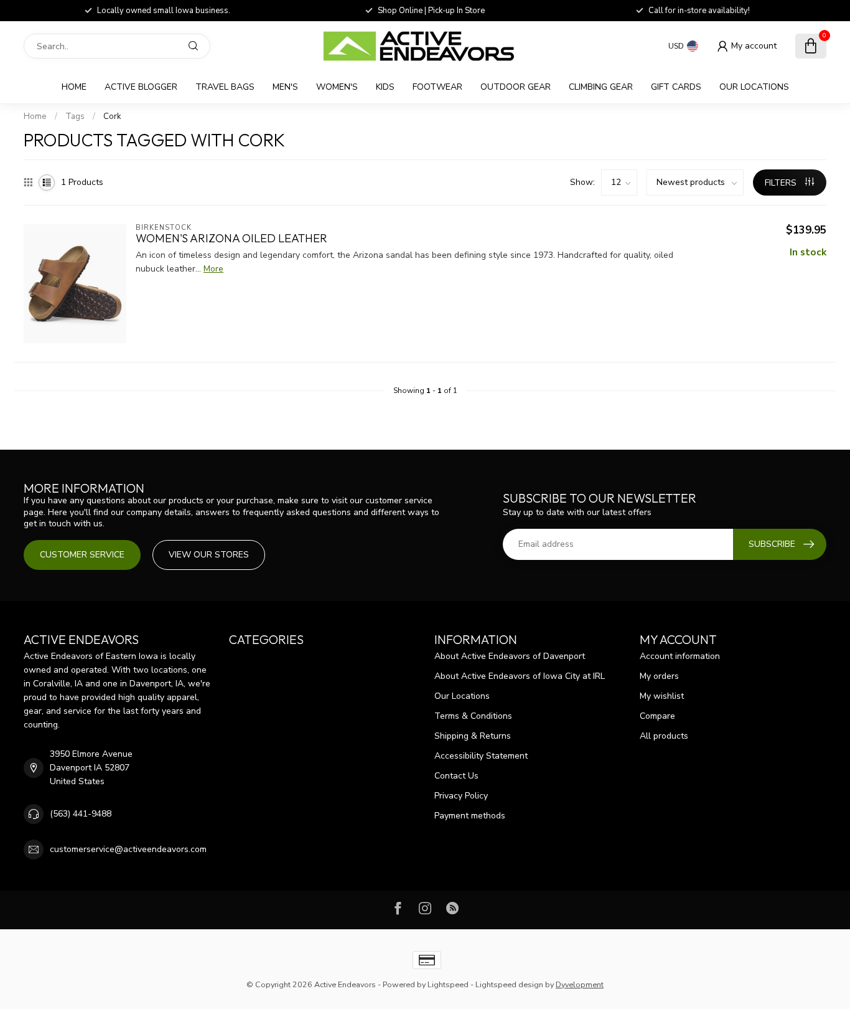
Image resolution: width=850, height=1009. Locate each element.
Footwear (437, 87)
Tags (75, 116)
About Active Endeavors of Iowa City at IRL (519, 676)
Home (74, 87)
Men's (285, 87)
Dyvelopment (580, 984)
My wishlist (662, 696)
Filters (782, 183)
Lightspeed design (509, 984)
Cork (112, 116)
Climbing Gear (601, 87)
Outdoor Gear (515, 87)
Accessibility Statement (481, 756)
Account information (680, 656)
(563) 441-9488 (80, 814)
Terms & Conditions (473, 716)
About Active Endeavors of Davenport (509, 656)
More (213, 269)
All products (664, 736)
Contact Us (456, 776)
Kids (385, 87)
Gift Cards (676, 87)
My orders (659, 676)
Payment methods (469, 816)
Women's (337, 87)
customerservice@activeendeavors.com (128, 849)
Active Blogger (141, 87)
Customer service (82, 555)
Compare (657, 716)
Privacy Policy (461, 796)
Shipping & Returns (472, 736)
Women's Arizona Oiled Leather (231, 238)
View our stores (209, 555)
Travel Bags (225, 87)
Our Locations (754, 87)
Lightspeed (448, 984)
